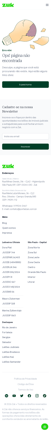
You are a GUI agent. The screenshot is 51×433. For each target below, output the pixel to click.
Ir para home (25, 84)
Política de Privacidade (25, 378)
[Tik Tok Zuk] (45, 396)
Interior (31, 277)
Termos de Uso (25, 389)
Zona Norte (34, 247)
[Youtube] (14, 396)
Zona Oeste (34, 262)
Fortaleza (7, 332)
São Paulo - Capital (37, 242)
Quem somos (9, 228)
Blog (4, 223)
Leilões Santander (11, 361)
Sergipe (6, 337)
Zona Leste (33, 257)
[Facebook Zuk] (29, 396)
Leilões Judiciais (10, 347)
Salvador (6, 342)
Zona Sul (32, 252)
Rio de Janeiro (9, 327)
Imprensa (7, 232)
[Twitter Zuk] (22, 396)
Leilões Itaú (8, 357)
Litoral (31, 282)
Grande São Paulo (37, 272)
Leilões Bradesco (11, 352)
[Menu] (47, 5)
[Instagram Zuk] (37, 396)
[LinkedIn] (6, 396)
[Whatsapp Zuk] (44, 426)
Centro (31, 267)
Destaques (7, 322)
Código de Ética (26, 384)
